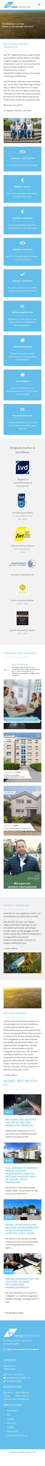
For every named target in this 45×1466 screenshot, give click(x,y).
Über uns (11, 1423)
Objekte (10, 1419)
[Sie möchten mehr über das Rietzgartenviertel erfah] (22, 864)
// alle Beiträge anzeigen (14, 1313)
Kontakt (10, 1427)
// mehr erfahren (11, 948)
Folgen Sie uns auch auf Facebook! (22, 1349)
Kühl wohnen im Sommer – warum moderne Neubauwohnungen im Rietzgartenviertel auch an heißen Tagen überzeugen (22, 1175)
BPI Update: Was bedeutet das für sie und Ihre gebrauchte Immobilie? (20, 1122)
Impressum (12, 1431)
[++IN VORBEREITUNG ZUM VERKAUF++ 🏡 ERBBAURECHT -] (22, 811)
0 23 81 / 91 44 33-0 (15, 1374)
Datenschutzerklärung (17, 1435)
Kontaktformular (14, 1381)
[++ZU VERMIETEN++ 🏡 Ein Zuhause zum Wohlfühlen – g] (22, 757)
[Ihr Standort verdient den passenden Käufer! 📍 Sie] (22, 704)
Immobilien (12, 1410)
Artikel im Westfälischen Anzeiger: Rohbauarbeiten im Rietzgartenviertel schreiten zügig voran (21, 1229)
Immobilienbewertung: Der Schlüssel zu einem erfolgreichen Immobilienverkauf (22, 1283)
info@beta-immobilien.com (18, 1378)
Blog (8, 1112)
